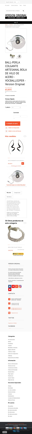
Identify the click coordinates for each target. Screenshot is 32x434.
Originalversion (14, 312)
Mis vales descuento (12, 410)
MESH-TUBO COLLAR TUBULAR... (15, 247)
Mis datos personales (12, 414)
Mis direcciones (11, 412)
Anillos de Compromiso (13, 353)
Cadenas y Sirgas (11, 351)
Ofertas (9, 386)
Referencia (7, 91)
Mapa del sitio (11, 379)
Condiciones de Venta (12, 367)
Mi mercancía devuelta (13, 408)
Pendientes (10, 343)
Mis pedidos (10, 406)
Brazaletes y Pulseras (12, 347)
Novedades (10, 388)
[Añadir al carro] (22, 163)
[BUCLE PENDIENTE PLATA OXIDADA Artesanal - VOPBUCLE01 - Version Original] (16, 138)
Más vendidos (10, 136)
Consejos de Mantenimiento (14, 398)
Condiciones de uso (16, 423)
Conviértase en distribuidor (16, 185)
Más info (9, 192)
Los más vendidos (12, 390)
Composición (17, 192)
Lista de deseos (14, 5)
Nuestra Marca (11, 371)
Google (16, 286)
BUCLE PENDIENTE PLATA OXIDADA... (16, 160)
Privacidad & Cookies (24, 430)
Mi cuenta (7, 5)
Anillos (9, 341)
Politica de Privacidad (12, 369)
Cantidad (16, 112)
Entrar (24, 5)
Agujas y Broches (11, 349)
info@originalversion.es (16, 308)
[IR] (23, 11)
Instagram (20, 286)
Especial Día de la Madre (13, 357)
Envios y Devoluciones (13, 363)
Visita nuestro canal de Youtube (9, 289)
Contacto (10, 394)
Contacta (22, 423)
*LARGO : (8, 107)
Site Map (9, 423)
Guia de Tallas (11, 377)
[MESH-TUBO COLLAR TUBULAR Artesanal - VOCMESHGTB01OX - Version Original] (16, 225)
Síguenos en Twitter (12, 323)
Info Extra (9, 196)
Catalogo (10, 355)
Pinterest (13, 286)
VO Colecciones (11, 339)
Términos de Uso (11, 365)
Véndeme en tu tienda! (16, 165)
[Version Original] (16, 14)
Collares (11, 24)
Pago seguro (10, 373)
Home (6, 24)
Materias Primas (11, 400)
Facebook (9, 286)
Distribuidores (11, 396)
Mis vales (10, 416)
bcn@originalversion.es (16, 309)
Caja (21, 5)
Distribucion (10, 375)
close (4, 432)
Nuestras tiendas (11, 392)
